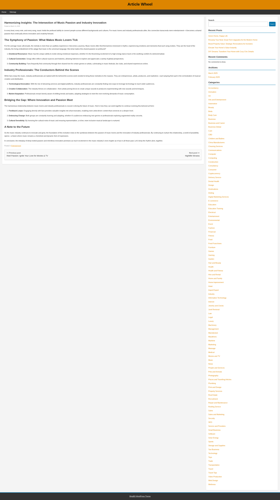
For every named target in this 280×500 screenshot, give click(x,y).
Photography (213, 376)
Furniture (211, 247)
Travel (210, 469)
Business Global (214, 127)
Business (212, 119)
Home (4, 12)
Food (210, 240)
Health (211, 267)
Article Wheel (140, 4)
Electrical (212, 212)
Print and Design (214, 387)
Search (211, 20)
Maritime (211, 341)
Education (212, 205)
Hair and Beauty (214, 263)
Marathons (212, 337)
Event (210, 224)
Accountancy (213, 88)
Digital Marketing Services (218, 197)
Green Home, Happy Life (218, 36)
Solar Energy (213, 438)
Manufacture (213, 333)
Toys (210, 457)
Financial (212, 232)
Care (210, 131)
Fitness (211, 236)
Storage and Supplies (216, 446)
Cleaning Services (215, 146)
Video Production (215, 477)
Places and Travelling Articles (219, 379)
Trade (210, 461)
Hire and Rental (214, 275)
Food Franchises (214, 243)
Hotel (210, 286)
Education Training (215, 208)
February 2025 (214, 77)
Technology (212, 453)
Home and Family (215, 278)
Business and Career (216, 123)
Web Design (213, 480)
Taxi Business (213, 449)
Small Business (214, 430)
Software (211, 434)
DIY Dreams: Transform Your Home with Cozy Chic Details (231, 52)
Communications (214, 150)
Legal (210, 317)
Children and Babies (216, 139)
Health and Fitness (215, 271)
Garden (211, 259)
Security (211, 418)
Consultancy (213, 166)
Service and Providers (217, 426)
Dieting (211, 193)
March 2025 (213, 73)
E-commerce (213, 201)
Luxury (211, 321)
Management (213, 329)
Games (211, 251)
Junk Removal (214, 309)
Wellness (212, 484)
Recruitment (213, 399)
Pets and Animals (215, 372)
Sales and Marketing (216, 414)
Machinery (212, 325)
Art (209, 96)
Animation (212, 92)
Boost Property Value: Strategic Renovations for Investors (230, 44)
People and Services (216, 368)
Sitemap (13, 12)
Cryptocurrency (214, 173)
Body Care (212, 115)
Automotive (212, 104)
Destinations (213, 189)
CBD (210, 135)
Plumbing (212, 383)
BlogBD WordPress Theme (140, 496)
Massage (211, 348)
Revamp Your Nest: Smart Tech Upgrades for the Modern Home (232, 40)
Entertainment (16, 146)
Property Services (215, 391)
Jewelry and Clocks (216, 306)
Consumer (212, 170)
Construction (213, 162)
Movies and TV (214, 356)
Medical (211, 352)
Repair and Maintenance (218, 403)
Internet (211, 302)
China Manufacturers (216, 142)
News (210, 364)
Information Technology (217, 298)
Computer (212, 154)
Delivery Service (214, 177)
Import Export (213, 290)
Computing (212, 158)
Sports (210, 442)
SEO (210, 422)
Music (210, 360)
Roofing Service (214, 407)
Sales (210, 411)
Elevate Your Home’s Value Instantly (222, 48)
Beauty (211, 107)
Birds (210, 111)
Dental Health (213, 181)
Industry (211, 294)
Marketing (212, 345)
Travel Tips (212, 473)
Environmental (214, 220)
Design (211, 185)
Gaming (211, 255)
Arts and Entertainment (217, 100)
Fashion (211, 228)
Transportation (214, 465)
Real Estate (212, 395)
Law (210, 313)
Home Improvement (216, 282)
